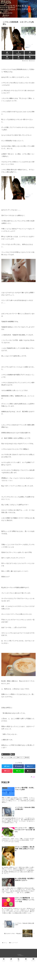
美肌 (28, 757)
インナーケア (6, 754)
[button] (33, 466)
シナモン (14, 757)
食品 (13, 754)
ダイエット (21, 757)
